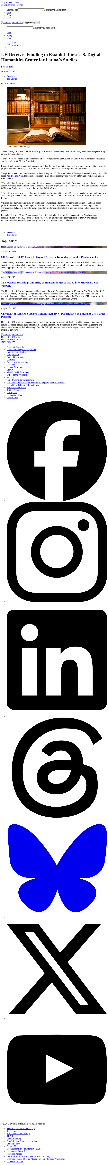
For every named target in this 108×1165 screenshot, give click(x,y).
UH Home (11, 42)
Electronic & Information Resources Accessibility (28, 1156)
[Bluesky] (57, 917)
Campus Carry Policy (16, 352)
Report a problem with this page (21, 1128)
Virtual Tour (12, 397)
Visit (9, 12)
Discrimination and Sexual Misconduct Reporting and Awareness (36, 382)
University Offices (15, 395)
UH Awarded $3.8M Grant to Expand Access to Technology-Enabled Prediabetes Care (51, 256)
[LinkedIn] (57, 716)
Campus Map (13, 354)
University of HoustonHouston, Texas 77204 (11, 338)
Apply (9, 15)
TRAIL (10, 1136)
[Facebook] (57, 500)
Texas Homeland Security (18, 1133)
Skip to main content (10, 2)
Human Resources (15, 367)
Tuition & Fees (13, 390)
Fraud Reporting (14, 1138)
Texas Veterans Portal (16, 387)
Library (10, 370)
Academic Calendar (15, 347)
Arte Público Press (15, 176)
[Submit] (67, 10)
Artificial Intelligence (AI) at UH (21, 349)
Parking (10, 377)
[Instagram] (57, 601)
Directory (11, 359)
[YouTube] (57, 1119)
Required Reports (14, 1154)
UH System (12, 392)
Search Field (12, 10)
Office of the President (17, 375)
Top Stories (12, 79)
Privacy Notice (13, 1146)
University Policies (15, 1161)
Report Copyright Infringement (20, 380)
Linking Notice (13, 1144)
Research (11, 76)
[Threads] (57, 817)
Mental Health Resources (18, 372)
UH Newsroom (14, 45)
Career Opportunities (16, 357)
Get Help (11, 364)
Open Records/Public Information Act (23, 385)
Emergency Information (17, 362)
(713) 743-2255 (8, 342)
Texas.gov (11, 1131)
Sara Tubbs (9, 67)
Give (9, 17)
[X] (57, 1018)
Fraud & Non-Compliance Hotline (22, 1141)
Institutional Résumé (16, 1151)
